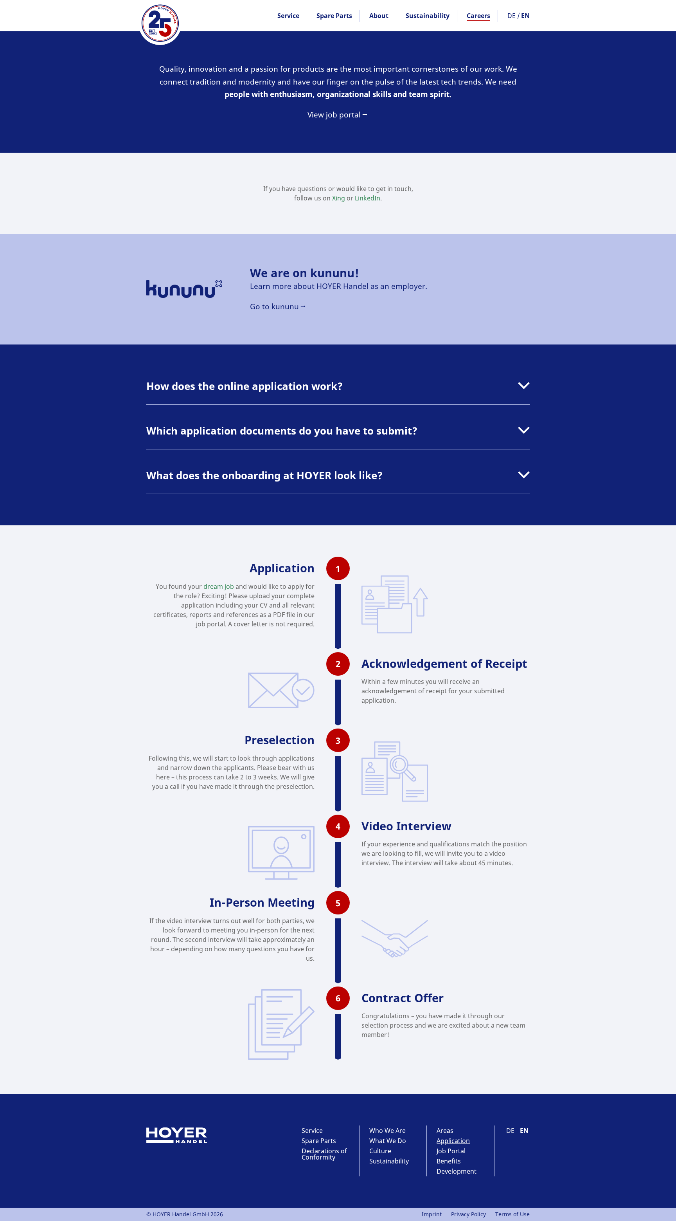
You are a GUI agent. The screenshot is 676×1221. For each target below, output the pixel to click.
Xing (338, 198)
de (511, 16)
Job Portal (451, 1151)
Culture (380, 1151)
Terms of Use (512, 1214)
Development (456, 1171)
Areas (445, 1130)
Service (288, 15)
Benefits (449, 1161)
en (525, 16)
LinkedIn (367, 198)
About (378, 15)
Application (453, 1140)
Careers (478, 15)
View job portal (334, 114)
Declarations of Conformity (324, 1154)
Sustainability (427, 15)
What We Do (387, 1140)
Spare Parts (334, 15)
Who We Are (387, 1130)
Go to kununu (274, 306)
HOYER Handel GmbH (160, 23)
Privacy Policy (468, 1214)
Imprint (432, 1214)
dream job (218, 586)
